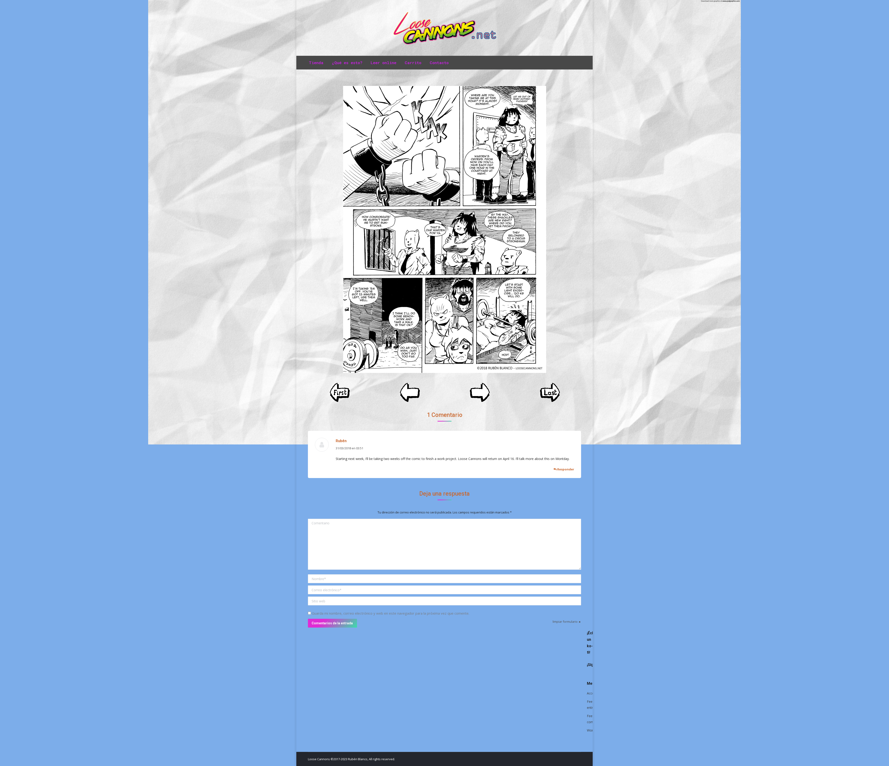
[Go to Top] (881, 758)
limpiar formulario (565, 621)
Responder (565, 469)
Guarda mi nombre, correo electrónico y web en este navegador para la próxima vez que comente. (390, 613)
